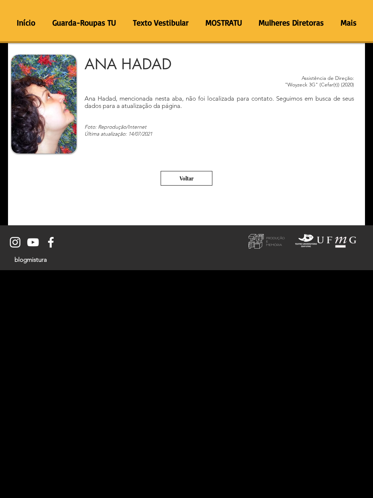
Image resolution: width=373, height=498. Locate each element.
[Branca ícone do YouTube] (33, 242)
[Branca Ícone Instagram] (15, 242)
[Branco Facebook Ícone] (51, 242)
